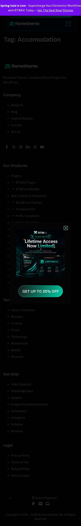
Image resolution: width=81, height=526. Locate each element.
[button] (65, 228)
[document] (40, 263)
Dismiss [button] (68, 10)
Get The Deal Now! (49, 10)
